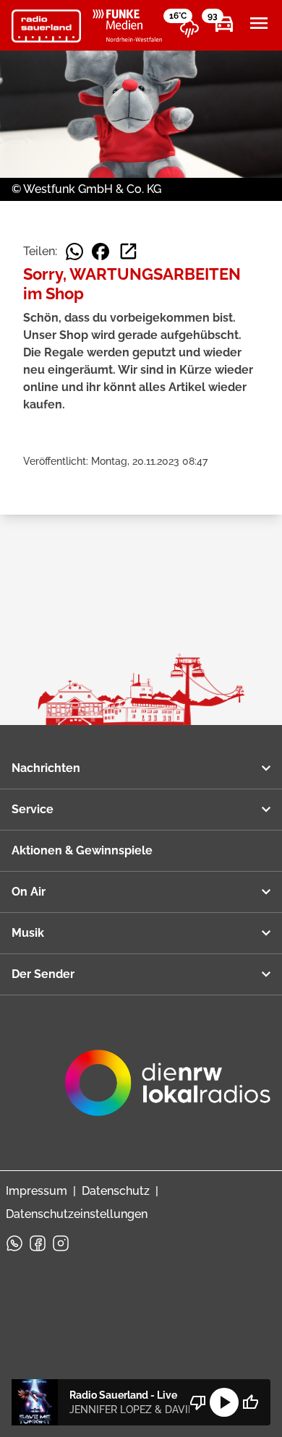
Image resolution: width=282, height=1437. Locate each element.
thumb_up (250, 1402)
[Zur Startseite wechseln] (46, 26)
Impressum (36, 1191)
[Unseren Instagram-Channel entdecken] (60, 1243)
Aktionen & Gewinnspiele (82, 850)
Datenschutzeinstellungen (77, 1214)
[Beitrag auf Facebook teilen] (100, 251)
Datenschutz (116, 1191)
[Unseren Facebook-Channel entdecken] (37, 1243)
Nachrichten (46, 768)
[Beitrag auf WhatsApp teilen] (74, 251)
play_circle (224, 1402)
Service (33, 809)
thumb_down (198, 1402)
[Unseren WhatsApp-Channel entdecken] (14, 1243)
